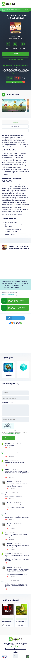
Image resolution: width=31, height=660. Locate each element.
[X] (17, 323)
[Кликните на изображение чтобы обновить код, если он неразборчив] (15, 426)
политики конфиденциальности (14, 433)
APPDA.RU (4, 9)
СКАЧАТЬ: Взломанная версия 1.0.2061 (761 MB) (16, 301)
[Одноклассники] (12, 323)
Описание (15, 122)
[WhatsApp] (21, 323)
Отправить (8, 438)
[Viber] (19, 323)
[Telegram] (14, 323)
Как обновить (15, 130)
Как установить (15, 126)
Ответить (11, 447)
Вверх (15, 656)
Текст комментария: (7, 402)
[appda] (8, 4)
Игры (8, 9)
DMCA (15, 652)
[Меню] (28, 4)
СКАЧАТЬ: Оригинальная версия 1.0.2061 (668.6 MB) (16, 308)
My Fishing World (21, 621)
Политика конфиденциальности (15, 649)
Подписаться (15, 73)
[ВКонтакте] (10, 323)
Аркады (12, 9)
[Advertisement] (15, 265)
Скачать (15, 53)
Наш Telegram (17, 318)
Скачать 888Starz (7, 621)
